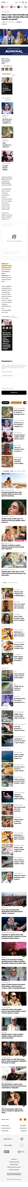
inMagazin (5, 1131)
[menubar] (23, 2)
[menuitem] (23, 2)
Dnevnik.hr (6, 6)
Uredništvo (14, 1159)
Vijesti (14, 6)
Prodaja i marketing (14, 1162)
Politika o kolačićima (14, 1169)
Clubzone (23, 1131)
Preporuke (23, 1128)
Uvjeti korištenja (14, 1164)
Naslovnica (5, 1125)
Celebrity (23, 1125)
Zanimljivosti (6, 1128)
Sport (21, 6)
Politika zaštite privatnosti (14, 1167)
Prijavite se (14, 392)
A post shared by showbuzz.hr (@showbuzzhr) (14, 257)
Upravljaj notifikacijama (15, 1174)
